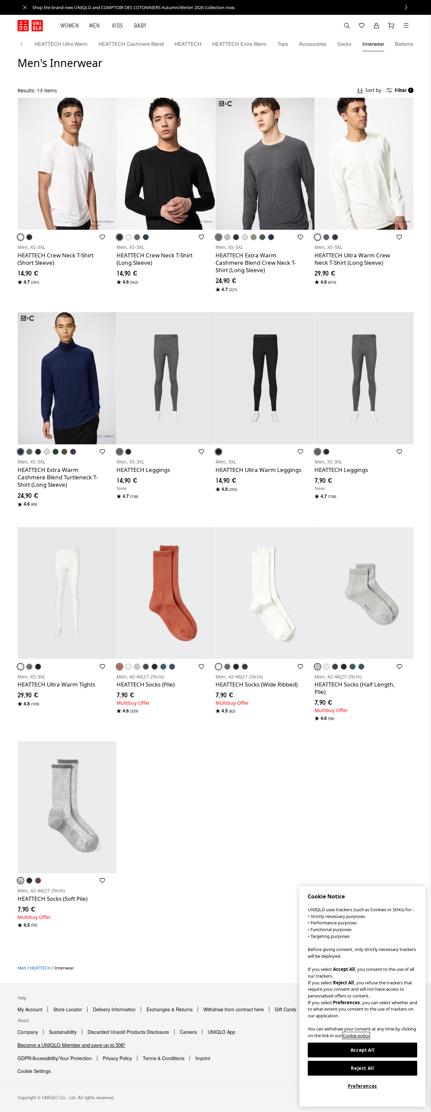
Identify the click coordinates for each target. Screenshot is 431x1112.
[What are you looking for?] (346, 25)
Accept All (363, 1050)
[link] (222, 7)
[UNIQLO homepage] (30, 25)
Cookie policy (356, 1035)
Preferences (362, 1086)
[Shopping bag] (391, 25)
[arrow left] (25, 43)
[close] (25, 7)
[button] (67, 164)
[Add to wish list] (102, 237)
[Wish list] (361, 25)
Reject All (362, 1068)
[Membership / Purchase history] (376, 25)
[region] (362, 996)
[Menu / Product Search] (406, 25)
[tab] (69, 25)
